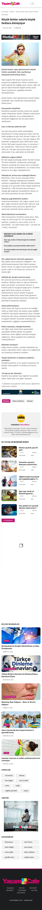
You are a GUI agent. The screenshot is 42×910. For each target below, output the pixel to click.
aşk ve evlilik (23, 780)
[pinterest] (15, 407)
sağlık (6, 640)
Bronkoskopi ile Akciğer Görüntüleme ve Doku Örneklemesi (20, 647)
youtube (34, 890)
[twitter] (7, 407)
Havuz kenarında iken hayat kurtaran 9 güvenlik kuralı (18, 731)
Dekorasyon (9, 842)
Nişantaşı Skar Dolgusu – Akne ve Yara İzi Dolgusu (18, 703)
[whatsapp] (11, 407)
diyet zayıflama (18, 401)
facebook (10, 888)
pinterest (9, 890)
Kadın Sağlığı (9, 847)
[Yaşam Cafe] (11, 5)
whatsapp (33, 888)
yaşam (6, 725)
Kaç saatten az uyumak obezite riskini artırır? (19, 246)
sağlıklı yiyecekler (11, 791)
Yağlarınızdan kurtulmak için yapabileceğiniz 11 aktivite (29, 478)
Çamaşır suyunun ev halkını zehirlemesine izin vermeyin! (21, 759)
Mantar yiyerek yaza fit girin (28, 449)
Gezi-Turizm (28, 842)
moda (7, 785)
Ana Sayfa (5, 11)
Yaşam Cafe (28, 900)
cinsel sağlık (9, 852)
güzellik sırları (10, 697)
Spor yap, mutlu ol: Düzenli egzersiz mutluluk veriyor (20, 241)
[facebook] (3, 407)
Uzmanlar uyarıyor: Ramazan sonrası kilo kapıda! (27, 463)
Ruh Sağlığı (9, 780)
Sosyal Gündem (9, 668)
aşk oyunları (28, 847)
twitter (21, 888)
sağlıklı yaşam (29, 857)
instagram (22, 890)
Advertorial (9, 775)
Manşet (11, 11)
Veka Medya (21, 892)
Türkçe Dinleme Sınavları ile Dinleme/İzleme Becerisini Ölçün (20, 675)
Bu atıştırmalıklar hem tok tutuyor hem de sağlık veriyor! (20, 250)
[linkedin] (19, 407)
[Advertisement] (21, 599)
